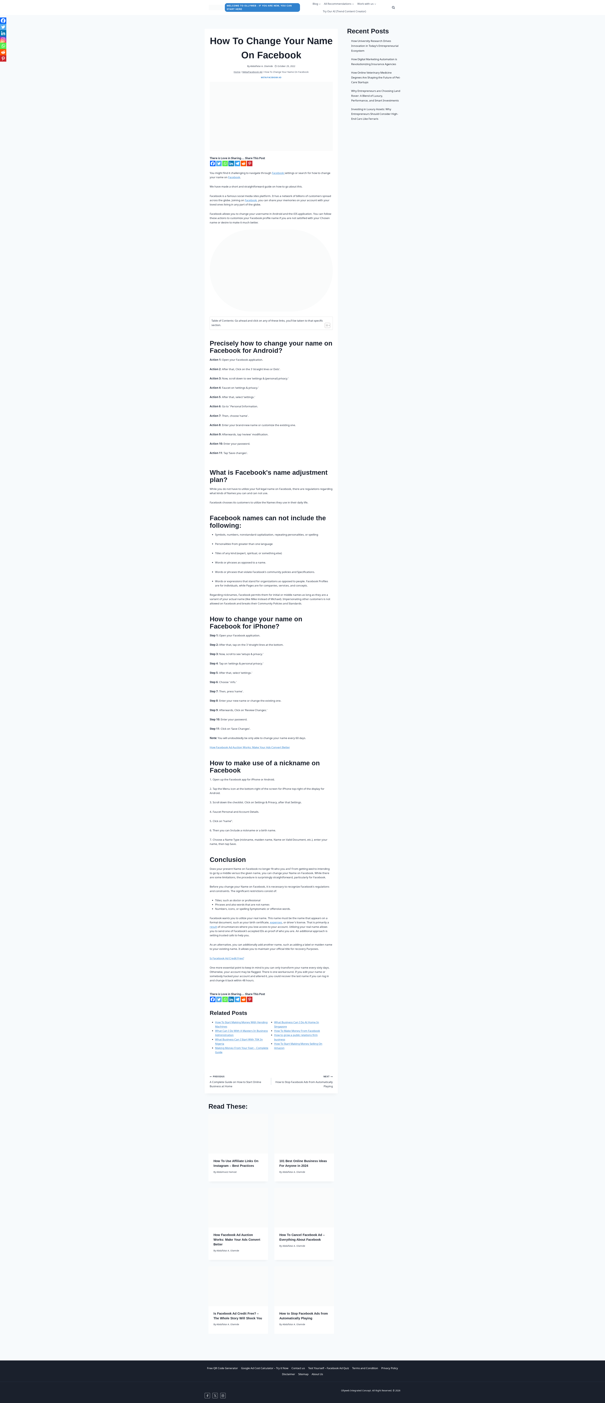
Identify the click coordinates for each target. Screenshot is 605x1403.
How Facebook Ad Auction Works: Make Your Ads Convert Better (250, 747)
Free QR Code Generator (222, 1368)
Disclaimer (288, 1374)
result (213, 927)
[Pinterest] (249, 163)
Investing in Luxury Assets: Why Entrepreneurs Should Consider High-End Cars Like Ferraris (374, 114)
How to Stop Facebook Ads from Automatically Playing (304, 1081)
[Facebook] (213, 163)
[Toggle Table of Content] (325, 325)
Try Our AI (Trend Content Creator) (344, 11)
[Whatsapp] (225, 163)
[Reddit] (243, 163)
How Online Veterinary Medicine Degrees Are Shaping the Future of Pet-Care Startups (375, 77)
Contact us (298, 1368)
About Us (317, 1374)
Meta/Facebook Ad (271, 77)
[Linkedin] (231, 163)
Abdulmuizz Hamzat (226, 1171)
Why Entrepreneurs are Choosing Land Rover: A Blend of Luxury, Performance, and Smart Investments (375, 95)
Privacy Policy (389, 1368)
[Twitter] (219, 163)
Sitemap (303, 1374)
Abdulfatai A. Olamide (261, 66)
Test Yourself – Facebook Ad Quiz (328, 1368)
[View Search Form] (393, 7)
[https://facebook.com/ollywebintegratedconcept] (207, 1395)
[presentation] (238, 1134)
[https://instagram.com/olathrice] (223, 1395)
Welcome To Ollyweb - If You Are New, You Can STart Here (259, 7)
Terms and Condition (365, 1368)
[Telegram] (237, 163)
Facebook (278, 173)
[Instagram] (3, 39)
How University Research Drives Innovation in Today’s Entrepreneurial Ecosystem (374, 45)
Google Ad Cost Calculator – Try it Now (264, 1368)
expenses (276, 922)
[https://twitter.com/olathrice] (215, 1395)
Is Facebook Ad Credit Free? (227, 958)
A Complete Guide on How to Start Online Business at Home (235, 1081)
